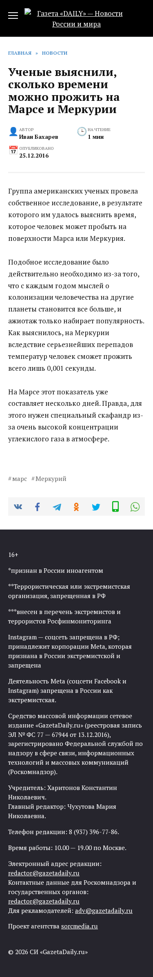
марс (19, 478)
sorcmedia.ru (79, 926)
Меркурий (51, 478)
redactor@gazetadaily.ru (44, 873)
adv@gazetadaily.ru (104, 910)
